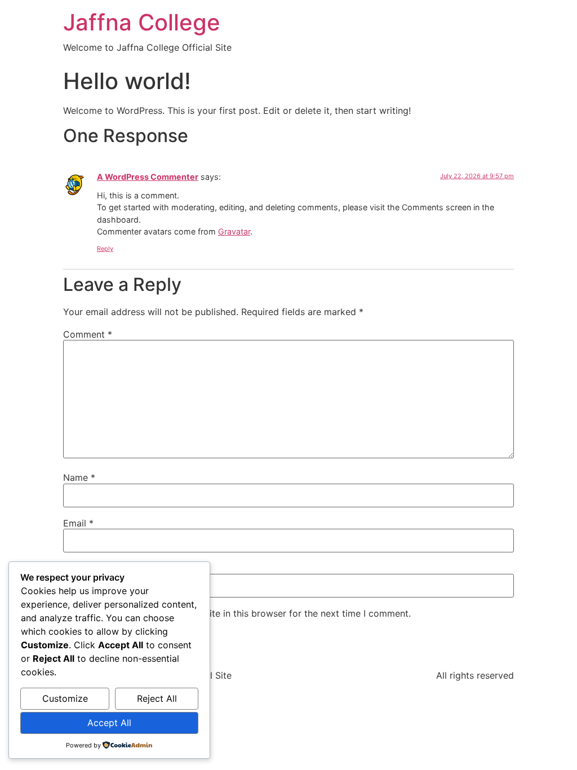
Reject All (157, 698)
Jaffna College (141, 22)
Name (79, 477)
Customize (65, 698)
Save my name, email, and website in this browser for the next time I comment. (242, 613)
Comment (87, 334)
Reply (105, 249)
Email (78, 523)
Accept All (109, 722)
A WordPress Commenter (147, 177)
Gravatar (234, 231)
